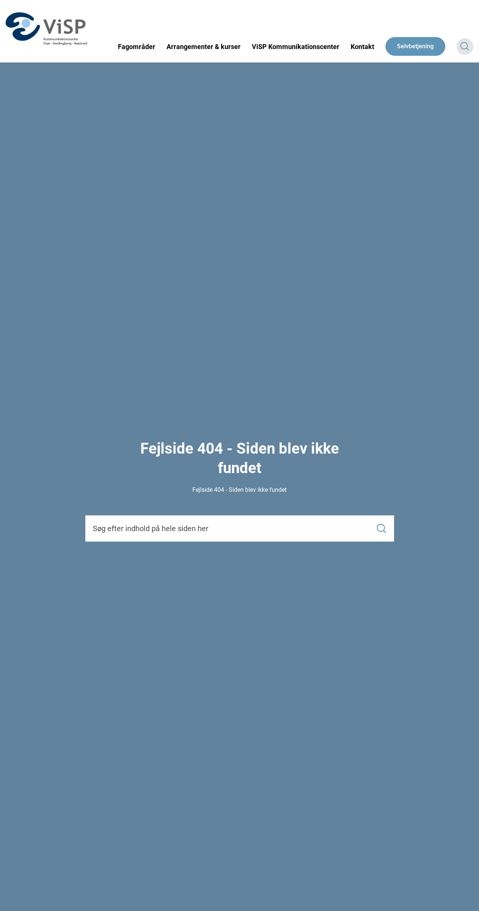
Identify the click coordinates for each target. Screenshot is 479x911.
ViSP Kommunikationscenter (295, 47)
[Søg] (381, 528)
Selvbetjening (415, 46)
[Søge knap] (465, 46)
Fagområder (136, 47)
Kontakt (362, 47)
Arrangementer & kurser (204, 47)
